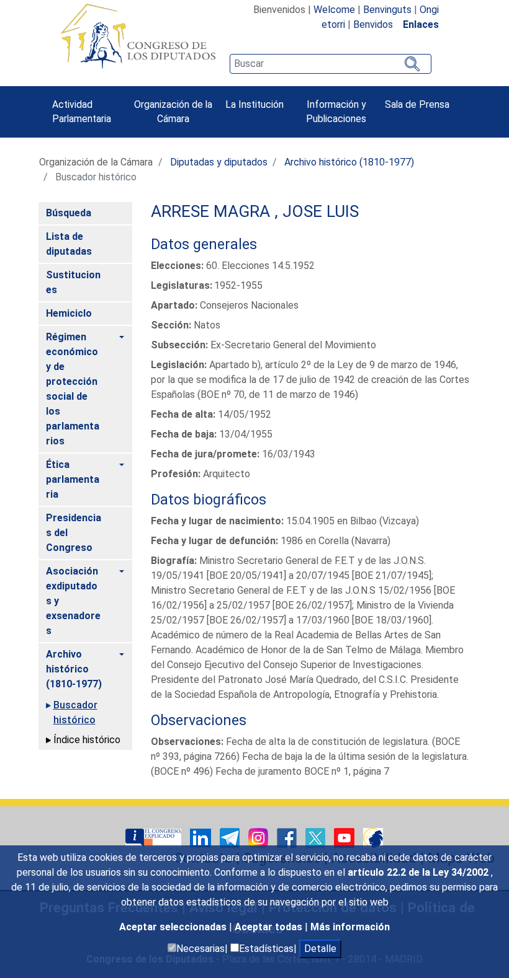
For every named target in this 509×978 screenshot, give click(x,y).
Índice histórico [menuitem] (86, 740)
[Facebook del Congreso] (288, 837)
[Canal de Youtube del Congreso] (345, 837)
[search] (330, 64)
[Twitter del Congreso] (316, 837)
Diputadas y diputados (219, 162)
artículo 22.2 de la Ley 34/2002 (419, 872)
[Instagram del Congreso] (259, 837)
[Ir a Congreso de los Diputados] (137, 36)
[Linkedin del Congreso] (202, 837)
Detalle (320, 948)
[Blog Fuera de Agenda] (373, 837)
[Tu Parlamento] (154, 837)
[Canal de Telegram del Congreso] (231, 837)
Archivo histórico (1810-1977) (349, 162)
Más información (350, 927)
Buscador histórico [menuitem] (75, 712)
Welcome (334, 9)
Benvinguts (387, 9)
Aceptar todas (270, 927)
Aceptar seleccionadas (174, 927)
